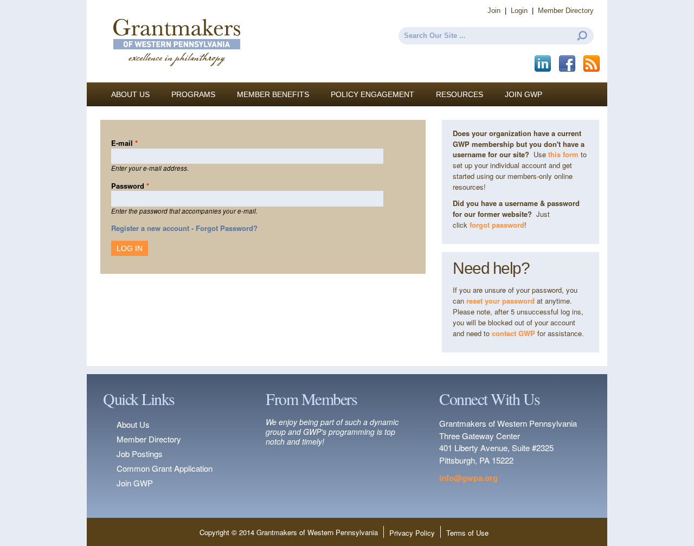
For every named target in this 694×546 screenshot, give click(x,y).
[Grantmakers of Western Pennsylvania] (176, 77)
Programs (193, 94)
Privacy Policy (412, 533)
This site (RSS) (592, 64)
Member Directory (566, 11)
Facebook (567, 64)
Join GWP (523, 94)
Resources (459, 94)
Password (130, 186)
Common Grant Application (165, 468)
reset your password (500, 301)
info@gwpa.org (468, 478)
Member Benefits (273, 94)
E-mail (124, 143)
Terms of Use (467, 533)
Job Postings (140, 453)
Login (519, 11)
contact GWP (514, 333)
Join (493, 11)
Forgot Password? (227, 228)
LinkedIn (543, 64)
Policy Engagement (372, 94)
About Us (130, 94)
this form (563, 154)
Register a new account (150, 228)
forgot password (497, 225)
